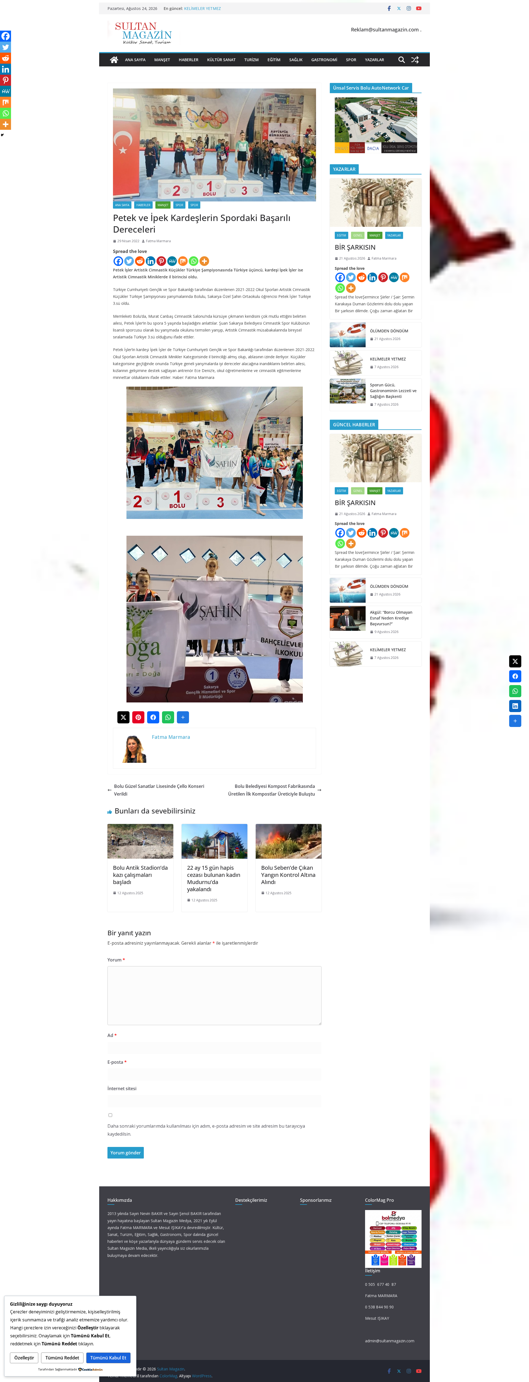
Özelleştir (24, 1358)
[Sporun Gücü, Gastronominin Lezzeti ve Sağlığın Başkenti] (348, 395)
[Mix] (183, 261)
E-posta (117, 1062)
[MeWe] (172, 261)
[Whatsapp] (193, 261)
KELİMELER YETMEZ (202, 8)
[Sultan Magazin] (114, 59)
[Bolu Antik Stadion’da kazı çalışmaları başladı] (140, 828)
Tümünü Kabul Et (108, 1358)
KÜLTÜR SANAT (221, 59)
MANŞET (162, 59)
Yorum (116, 960)
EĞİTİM (274, 59)
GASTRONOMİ (324, 59)
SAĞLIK (296, 59)
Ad (112, 1035)
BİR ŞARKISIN (355, 247)
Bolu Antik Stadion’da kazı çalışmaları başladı (140, 875)
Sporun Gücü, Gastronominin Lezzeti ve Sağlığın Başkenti (393, 390)
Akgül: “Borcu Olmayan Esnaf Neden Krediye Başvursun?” (391, 618)
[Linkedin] (150, 261)
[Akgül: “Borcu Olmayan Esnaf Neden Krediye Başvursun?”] (348, 622)
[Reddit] (140, 261)
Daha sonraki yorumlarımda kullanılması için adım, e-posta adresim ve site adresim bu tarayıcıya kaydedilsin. (206, 1130)
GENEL (357, 235)
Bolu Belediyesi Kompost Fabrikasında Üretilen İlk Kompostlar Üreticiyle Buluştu (271, 790)
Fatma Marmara (158, 241)
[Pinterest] (161, 261)
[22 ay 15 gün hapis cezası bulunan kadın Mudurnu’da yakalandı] (214, 828)
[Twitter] (129, 261)
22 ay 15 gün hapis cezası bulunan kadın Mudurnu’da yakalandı (213, 878)
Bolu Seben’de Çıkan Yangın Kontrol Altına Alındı (288, 875)
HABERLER (188, 59)
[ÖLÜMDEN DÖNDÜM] (348, 334)
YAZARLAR (374, 59)
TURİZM (251, 59)
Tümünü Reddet (62, 1358)
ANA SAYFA (135, 59)
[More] (204, 261)
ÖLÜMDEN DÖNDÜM (389, 330)
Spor (179, 205)
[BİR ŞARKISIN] (376, 203)
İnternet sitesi (121, 1088)
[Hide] (2, 135)
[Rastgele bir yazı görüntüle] (415, 59)
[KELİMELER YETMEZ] (348, 363)
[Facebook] (118, 261)
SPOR (351, 59)
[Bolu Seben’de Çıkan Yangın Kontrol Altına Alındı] (289, 828)
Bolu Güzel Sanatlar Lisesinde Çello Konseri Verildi (159, 790)
